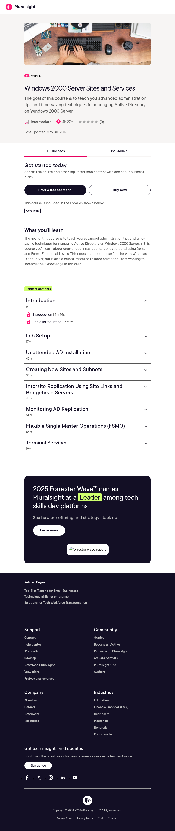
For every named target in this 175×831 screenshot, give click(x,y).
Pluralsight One (105, 665)
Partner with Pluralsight (111, 651)
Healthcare (101, 714)
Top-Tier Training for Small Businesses (51, 590)
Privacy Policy (85, 818)
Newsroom (31, 714)
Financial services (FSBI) (111, 707)
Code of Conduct (108, 818)
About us (30, 700)
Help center (32, 644)
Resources (31, 720)
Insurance (101, 720)
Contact (30, 637)
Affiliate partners (106, 658)
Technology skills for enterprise (46, 596)
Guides (99, 637)
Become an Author (107, 644)
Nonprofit (100, 727)
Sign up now (38, 765)
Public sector (103, 734)
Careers (29, 707)
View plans (32, 671)
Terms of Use (64, 818)
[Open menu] (168, 7)
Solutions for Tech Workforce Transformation (55, 602)
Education (101, 700)
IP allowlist (32, 651)
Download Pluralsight (39, 665)
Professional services (39, 678)
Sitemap (30, 658)
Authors (99, 671)
